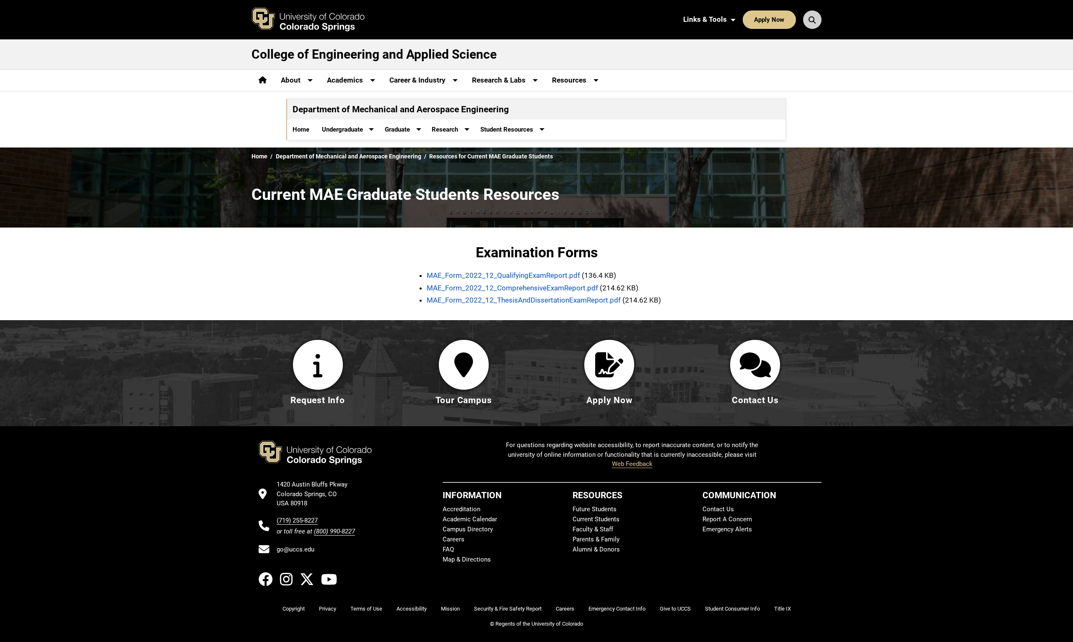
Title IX (782, 609)
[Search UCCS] (812, 19)
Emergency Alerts (727, 529)
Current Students (596, 519)
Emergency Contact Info (616, 609)
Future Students (595, 509)
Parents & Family (596, 539)
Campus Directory (468, 529)
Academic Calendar (470, 519)
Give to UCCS (675, 609)
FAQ (448, 549)
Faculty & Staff (593, 529)
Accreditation (461, 509)
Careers (453, 539)
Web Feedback (632, 464)
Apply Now (769, 19)
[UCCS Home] (314, 19)
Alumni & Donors (596, 549)
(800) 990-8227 (334, 531)
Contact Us (718, 509)
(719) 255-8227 (297, 520)
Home (301, 129)
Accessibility (412, 609)
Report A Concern (727, 519)
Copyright (294, 609)
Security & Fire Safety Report (508, 609)
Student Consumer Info (732, 609)
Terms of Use (366, 609)
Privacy (327, 609)
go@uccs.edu (295, 549)
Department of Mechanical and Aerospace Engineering (348, 156)
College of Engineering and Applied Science (374, 54)
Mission (450, 609)
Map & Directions (467, 559)
